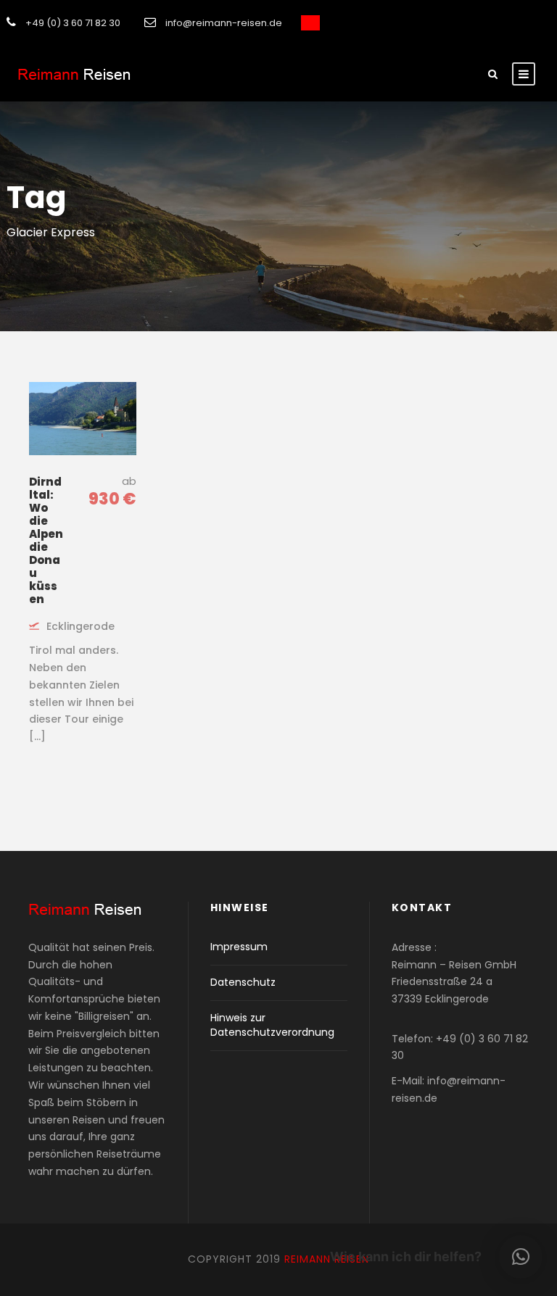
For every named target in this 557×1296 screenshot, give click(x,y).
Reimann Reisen (326, 1259)
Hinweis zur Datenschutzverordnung (272, 1024)
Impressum (239, 946)
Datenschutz (243, 982)
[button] (520, 1257)
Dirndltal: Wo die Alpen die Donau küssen (46, 540)
